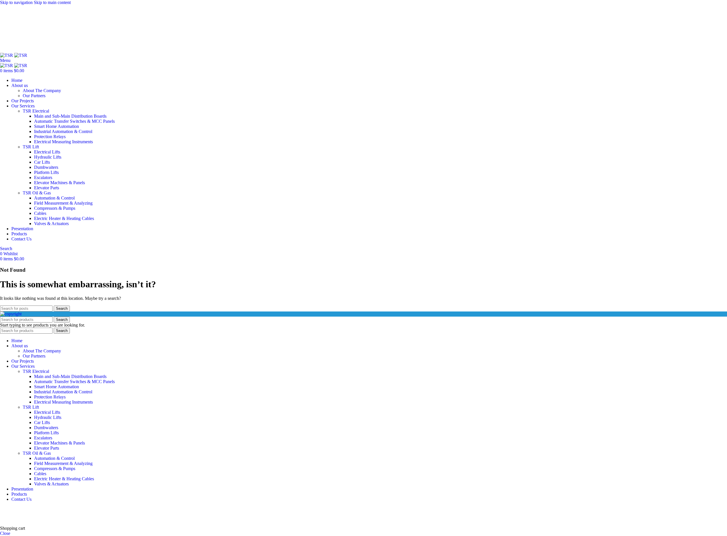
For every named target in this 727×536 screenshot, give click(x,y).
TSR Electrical (36, 111)
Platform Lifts (46, 172)
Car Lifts (42, 162)
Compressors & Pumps (54, 208)
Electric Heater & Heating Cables (64, 218)
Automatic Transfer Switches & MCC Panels (74, 121)
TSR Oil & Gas (37, 192)
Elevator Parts (46, 187)
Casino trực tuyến (16, 518)
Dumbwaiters (46, 167)
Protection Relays (50, 136)
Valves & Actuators (51, 223)
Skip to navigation (17, 2)
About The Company (42, 90)
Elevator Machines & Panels (59, 182)
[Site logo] (7, 55)
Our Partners (34, 95)
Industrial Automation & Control (63, 131)
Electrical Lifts (47, 151)
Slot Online (96, 508)
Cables (40, 213)
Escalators (43, 177)
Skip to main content (52, 2)
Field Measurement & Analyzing (63, 203)
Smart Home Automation (56, 126)
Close (5, 533)
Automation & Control (54, 198)
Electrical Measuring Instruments (63, 141)
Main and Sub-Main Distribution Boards (70, 116)
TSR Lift (31, 146)
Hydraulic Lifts (47, 157)
